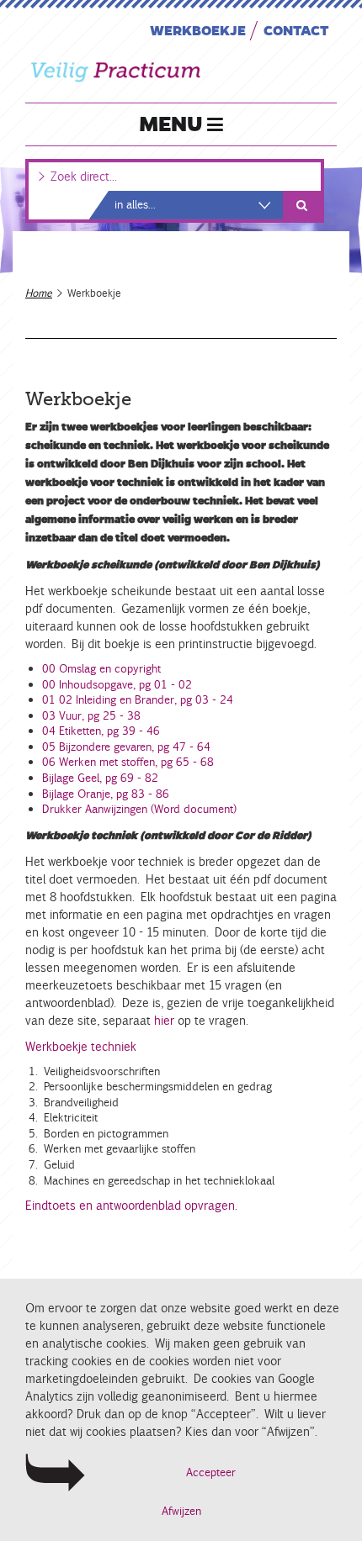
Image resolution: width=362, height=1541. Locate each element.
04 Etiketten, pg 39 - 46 (101, 731)
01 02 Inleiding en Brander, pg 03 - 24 (137, 700)
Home (38, 293)
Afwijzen (181, 1511)
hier (163, 1020)
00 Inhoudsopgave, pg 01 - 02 (117, 685)
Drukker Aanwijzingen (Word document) (139, 809)
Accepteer (211, 1472)
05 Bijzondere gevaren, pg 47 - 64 (126, 747)
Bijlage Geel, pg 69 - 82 (100, 778)
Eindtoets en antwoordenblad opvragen (130, 1205)
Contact (296, 30)
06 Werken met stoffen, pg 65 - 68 (128, 762)
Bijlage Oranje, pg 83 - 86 (105, 794)
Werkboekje (198, 30)
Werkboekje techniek (80, 1046)
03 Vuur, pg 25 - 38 (91, 716)
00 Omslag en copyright (101, 669)
